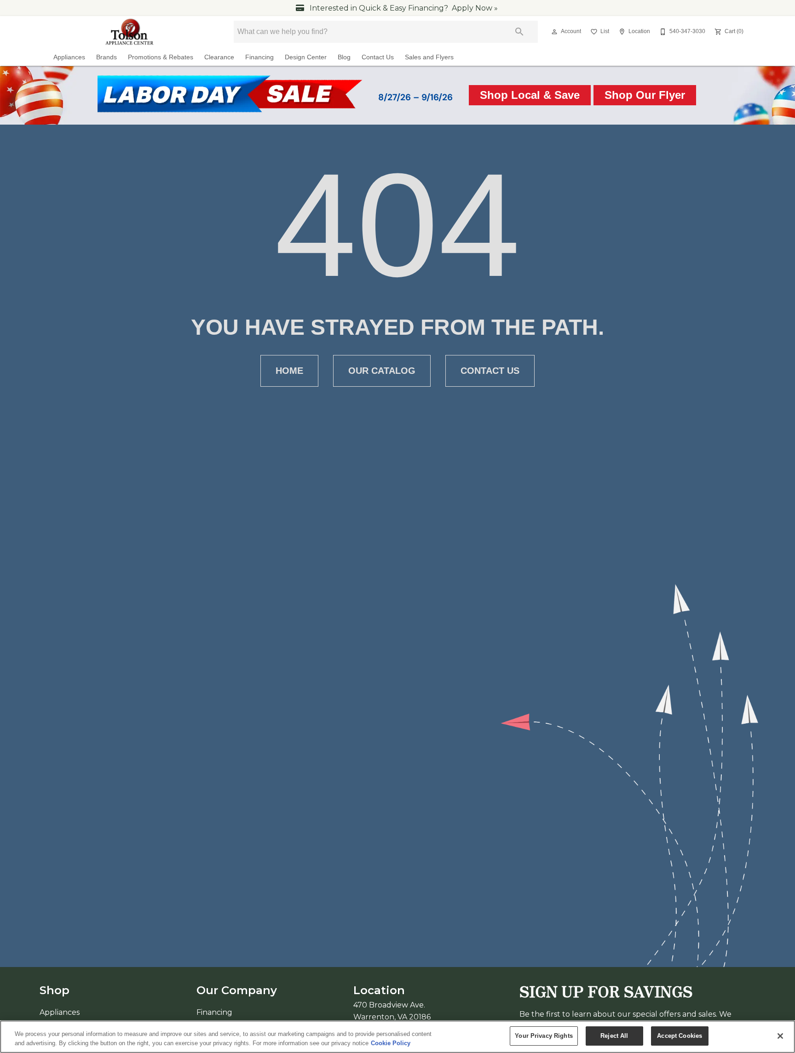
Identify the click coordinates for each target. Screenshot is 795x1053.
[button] (554, 31)
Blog (344, 57)
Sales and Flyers (429, 57)
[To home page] (130, 32)
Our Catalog (381, 371)
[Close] (780, 1036)
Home (289, 371)
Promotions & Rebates (160, 57)
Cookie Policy (390, 1043)
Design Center (306, 57)
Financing (259, 57)
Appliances (69, 57)
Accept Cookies (679, 1035)
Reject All (614, 1035)
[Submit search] (519, 31)
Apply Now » (475, 8)
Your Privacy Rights (543, 1035)
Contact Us (378, 57)
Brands (106, 57)
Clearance (219, 57)
